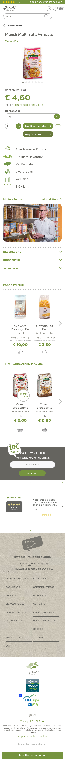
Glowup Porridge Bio (20, 327)
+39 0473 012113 (32, 564)
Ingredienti (11, 260)
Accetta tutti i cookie (32, 755)
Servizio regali (15, 603)
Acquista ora (33, 134)
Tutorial (38, 637)
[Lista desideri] (56, 8)
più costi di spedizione (29, 104)
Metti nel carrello (35, 126)
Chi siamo (11, 595)
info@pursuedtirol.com (32, 557)
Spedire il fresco (43, 587)
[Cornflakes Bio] (44, 307)
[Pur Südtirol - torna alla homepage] (9, 8)
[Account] (49, 8)
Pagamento (13, 587)
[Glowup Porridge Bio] (20, 307)
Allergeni (10, 268)
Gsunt (20, 333)
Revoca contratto (17, 578)
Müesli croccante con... (44, 406)
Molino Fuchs (13, 41)
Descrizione (12, 251)
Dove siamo (40, 595)
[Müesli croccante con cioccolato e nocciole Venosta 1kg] (44, 385)
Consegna (39, 578)
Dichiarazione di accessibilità (16, 616)
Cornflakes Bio (44, 327)
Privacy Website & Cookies (44, 624)
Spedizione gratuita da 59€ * (46, 1)
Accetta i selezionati (32, 744)
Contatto (39, 603)
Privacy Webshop (44, 612)
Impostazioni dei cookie (32, 736)
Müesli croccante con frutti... (20, 406)
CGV (8, 645)
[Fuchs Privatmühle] (32, 223)
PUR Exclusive (14, 637)
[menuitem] (59, 17)
